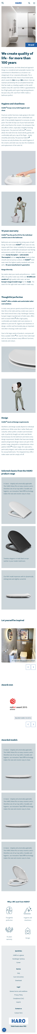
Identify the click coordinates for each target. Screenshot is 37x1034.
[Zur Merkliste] (34, 3)
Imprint (18, 1002)
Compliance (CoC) (18, 998)
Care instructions (18, 977)
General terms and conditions (18, 991)
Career (18, 962)
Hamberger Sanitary (18, 959)
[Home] (18, 3)
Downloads (18, 980)
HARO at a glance (18, 955)
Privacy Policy (18, 995)
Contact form (19, 1013)
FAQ (18, 973)
